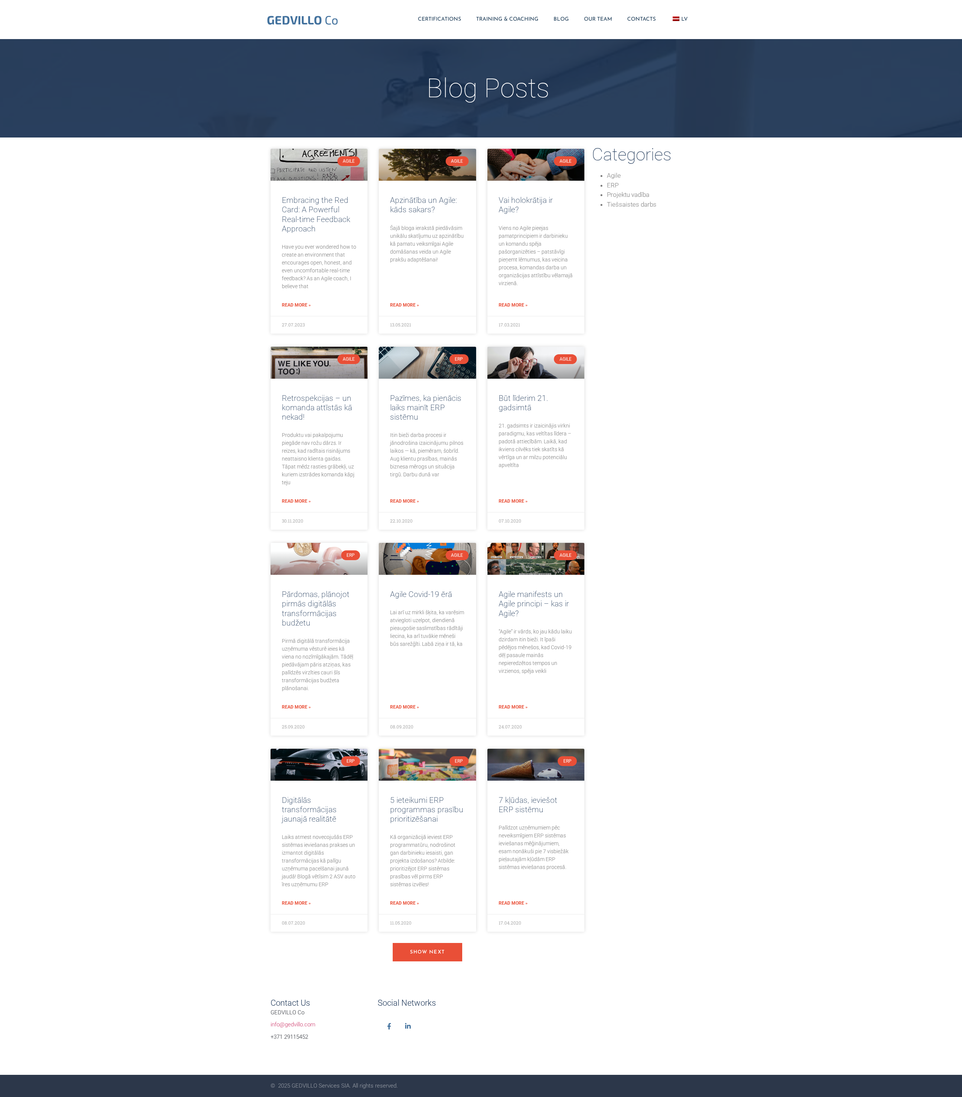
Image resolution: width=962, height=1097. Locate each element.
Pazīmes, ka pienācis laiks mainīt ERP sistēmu (425, 408)
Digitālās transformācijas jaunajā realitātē (309, 810)
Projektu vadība (628, 194)
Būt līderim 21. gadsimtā (523, 403)
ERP (613, 185)
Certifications (439, 19)
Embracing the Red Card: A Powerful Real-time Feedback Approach (316, 214)
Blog (561, 19)
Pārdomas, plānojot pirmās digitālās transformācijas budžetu (315, 608)
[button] (428, 952)
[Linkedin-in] (408, 1026)
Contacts (641, 19)
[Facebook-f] (389, 1026)
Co (302, 19)
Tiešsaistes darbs (631, 204)
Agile (614, 175)
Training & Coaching (507, 19)
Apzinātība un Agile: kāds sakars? (423, 205)
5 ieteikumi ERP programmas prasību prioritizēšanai (426, 810)
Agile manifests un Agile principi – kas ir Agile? (534, 604)
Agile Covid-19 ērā (421, 594)
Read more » (296, 305)
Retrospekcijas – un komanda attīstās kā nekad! (317, 408)
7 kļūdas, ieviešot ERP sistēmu (528, 805)
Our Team (598, 19)
